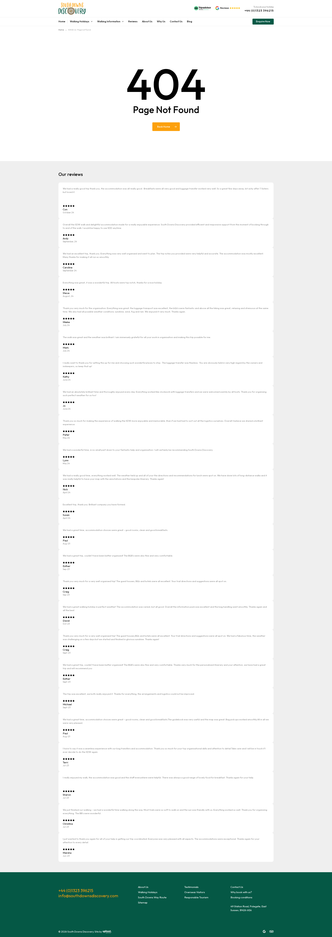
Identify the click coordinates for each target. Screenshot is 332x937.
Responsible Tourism (196, 897)
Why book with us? (241, 892)
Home (61, 30)
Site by (98, 931)
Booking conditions (241, 897)
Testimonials (191, 887)
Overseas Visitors (194, 892)
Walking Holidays (147, 892)
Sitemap (142, 902)
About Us (143, 887)
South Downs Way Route (152, 897)
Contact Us (236, 887)
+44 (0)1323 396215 (75, 890)
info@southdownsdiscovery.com (88, 896)
